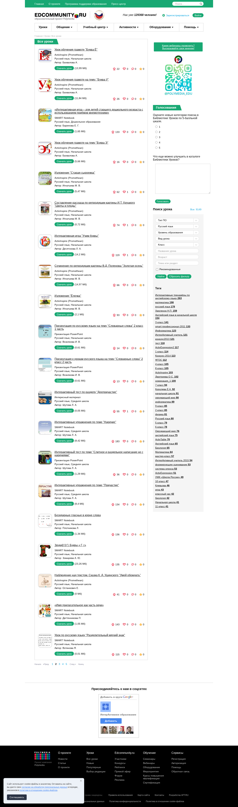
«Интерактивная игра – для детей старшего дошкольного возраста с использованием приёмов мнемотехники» (99, 111)
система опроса (166, 468)
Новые (90, 763)
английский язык (166, 435)
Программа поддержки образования (86, 3)
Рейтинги (120, 767)
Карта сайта (144, 795)
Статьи (62, 763)
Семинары (149, 758)
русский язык (165, 306)
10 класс (161, 481)
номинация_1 (165, 380)
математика (164, 302)
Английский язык (166, 443)
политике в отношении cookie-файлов (38, 790)
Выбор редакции (95, 771)
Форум (118, 775)
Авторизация (178, 763)
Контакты (159, 795)
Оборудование (160, 27)
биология (162, 498)
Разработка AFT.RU (179, 795)
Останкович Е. (71, 588)
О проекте (54, 3)
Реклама (119, 779)
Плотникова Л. (71, 528)
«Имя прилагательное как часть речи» (79, 605)
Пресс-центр (118, 3)
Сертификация (151, 782)
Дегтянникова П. (72, 618)
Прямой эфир (122, 771)
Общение (63, 27)
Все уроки (92, 758)
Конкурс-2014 (165, 355)
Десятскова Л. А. (72, 248)
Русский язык (62, 58)
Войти (198, 15)
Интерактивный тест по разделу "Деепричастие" (86, 392)
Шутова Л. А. (70, 405)
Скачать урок (64, 68)
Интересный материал (67, 397)
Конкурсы (120, 763)
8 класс (161, 368)
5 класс (161, 422)
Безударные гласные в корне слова (78, 515)
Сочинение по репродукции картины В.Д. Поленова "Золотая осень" (99, 265)
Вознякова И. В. (71, 341)
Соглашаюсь (17, 797)
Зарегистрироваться (177, 15)
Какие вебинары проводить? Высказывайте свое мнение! (178, 47)
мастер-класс (164, 456)
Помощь (190, 27)
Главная (39, 3)
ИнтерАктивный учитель (171, 334)
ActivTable (162, 439)
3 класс (161, 322)
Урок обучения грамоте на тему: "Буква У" (82, 79)
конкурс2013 (164, 339)
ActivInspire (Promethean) (69, 54)
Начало (37, 664)
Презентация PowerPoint (69, 334)
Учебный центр (94, 27)
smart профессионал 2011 (172, 326)
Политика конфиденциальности (125, 801)
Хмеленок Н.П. (166, 310)
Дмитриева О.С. (166, 376)
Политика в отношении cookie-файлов (165, 801)
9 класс (161, 406)
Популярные (93, 767)
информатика (164, 401)
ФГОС (161, 360)
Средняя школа (80, 401)
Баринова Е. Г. (71, 125)
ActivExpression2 (167, 347)
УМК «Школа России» (169, 477)
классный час (164, 493)
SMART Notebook (64, 117)
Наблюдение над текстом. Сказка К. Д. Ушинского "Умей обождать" (98, 575)
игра (159, 489)
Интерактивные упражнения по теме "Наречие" (85, 422)
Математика (164, 452)
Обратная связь (180, 771)
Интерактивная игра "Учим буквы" (77, 235)
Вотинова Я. (69, 648)
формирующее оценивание (173, 464)
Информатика (165, 330)
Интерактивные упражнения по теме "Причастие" (87, 485)
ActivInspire (164, 372)
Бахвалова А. (70, 62)
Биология (162, 447)
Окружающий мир (167, 431)
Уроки (43, 27)
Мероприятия (151, 771)
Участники (120, 758)
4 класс (161, 364)
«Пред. (46, 664)
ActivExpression (165, 473)
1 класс (161, 351)
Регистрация (178, 758)
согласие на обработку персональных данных (44, 787)
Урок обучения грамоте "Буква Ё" (76, 49)
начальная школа (167, 393)
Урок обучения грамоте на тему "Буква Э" (81, 142)
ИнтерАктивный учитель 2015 (173, 460)
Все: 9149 (195, 209)
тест (160, 343)
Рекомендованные (170, 269)
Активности (127, 27)
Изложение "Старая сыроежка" (75, 172)
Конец (81, 664)
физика (161, 414)
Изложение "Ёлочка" (68, 295)
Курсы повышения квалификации (153, 777)
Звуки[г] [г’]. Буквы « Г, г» (70, 545)
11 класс (161, 506)
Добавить (111, 720)
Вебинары (149, 763)
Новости (62, 758)
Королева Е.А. (165, 389)
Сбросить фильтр (179, 276)
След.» (73, 664)
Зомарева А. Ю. (72, 558)
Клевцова (162, 485)
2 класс (161, 410)
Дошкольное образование (86, 121)
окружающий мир (167, 397)
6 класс (161, 426)
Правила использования (120, 795)
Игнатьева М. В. (72, 185)
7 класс (161, 385)
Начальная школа (81, 58)
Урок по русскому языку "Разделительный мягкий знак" (90, 635)
